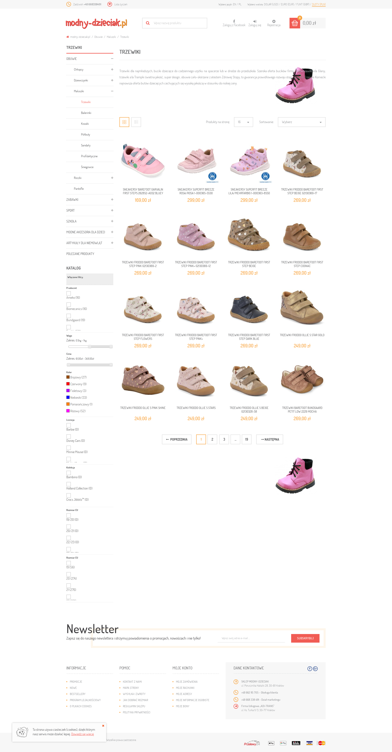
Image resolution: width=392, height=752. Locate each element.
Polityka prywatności (136, 712)
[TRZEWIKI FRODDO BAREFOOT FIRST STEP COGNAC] (302, 233)
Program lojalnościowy (85, 700)
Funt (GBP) (303, 4)
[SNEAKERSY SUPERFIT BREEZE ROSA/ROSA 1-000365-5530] (196, 160)
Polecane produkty (80, 253)
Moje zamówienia (187, 682)
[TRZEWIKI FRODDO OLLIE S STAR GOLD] (302, 306)
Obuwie (98, 37)
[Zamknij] (103, 725)
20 (71, 578)
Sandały (85, 145)
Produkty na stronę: (218, 122)
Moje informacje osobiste (192, 700)
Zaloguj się (254, 25)
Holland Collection (79, 488)
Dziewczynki (81, 80)
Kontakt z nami (132, 682)
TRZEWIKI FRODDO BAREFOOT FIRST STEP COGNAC (302, 264)
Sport (70, 210)
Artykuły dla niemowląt (84, 243)
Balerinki (86, 113)
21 (71, 589)
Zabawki (72, 199)
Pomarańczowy (81, 404)
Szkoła (71, 221)
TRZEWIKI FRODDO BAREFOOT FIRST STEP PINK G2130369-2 (143, 264)
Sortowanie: (266, 122)
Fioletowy (78, 390)
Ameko (73, 297)
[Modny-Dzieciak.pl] (96, 24)
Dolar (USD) (271, 4)
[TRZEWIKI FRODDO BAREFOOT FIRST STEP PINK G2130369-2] (142, 233)
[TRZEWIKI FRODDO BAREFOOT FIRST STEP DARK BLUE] (249, 306)
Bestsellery (77, 694)
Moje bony (182, 706)
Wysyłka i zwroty (134, 694)
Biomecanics (76, 308)
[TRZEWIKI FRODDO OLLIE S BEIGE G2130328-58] (249, 379)
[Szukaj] (148, 23)
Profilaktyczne (89, 156)
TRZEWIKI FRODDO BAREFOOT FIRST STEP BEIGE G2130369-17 (302, 191)
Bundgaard (75, 320)
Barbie (72, 429)
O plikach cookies (81, 706)
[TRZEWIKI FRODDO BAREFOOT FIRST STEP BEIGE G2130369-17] (302, 160)
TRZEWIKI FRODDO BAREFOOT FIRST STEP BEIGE (249, 264)
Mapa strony (131, 688)
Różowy (78, 411)
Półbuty (85, 134)
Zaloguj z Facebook (234, 23)
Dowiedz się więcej (82, 734)
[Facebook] (309, 668)
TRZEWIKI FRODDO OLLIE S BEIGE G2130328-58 (249, 409)
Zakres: (70, 340)
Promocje (76, 682)
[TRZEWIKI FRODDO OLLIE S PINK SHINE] (142, 379)
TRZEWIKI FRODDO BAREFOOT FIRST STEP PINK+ (196, 337)
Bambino (74, 477)
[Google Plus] (315, 668)
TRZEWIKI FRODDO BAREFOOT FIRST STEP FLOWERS (143, 337)
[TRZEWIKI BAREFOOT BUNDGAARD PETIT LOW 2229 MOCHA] (302, 379)
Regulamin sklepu (134, 706)
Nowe (73, 688)
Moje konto (182, 667)
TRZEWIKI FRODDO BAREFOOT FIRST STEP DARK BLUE (249, 337)
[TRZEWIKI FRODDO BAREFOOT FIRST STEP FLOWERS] (142, 306)
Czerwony (78, 384)
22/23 (72, 542)
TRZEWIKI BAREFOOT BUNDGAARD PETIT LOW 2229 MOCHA (302, 409)
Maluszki (111, 37)
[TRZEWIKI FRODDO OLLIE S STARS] (196, 379)
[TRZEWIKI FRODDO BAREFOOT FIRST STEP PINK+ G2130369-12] (196, 233)
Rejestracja (274, 25)
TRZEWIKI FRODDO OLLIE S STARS (196, 408)
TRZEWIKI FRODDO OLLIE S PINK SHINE (143, 408)
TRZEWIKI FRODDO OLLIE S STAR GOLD (302, 335)
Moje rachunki (185, 688)
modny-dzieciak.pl (80, 37)
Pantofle (79, 188)
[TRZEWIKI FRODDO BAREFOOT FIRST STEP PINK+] (196, 306)
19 (70, 567)
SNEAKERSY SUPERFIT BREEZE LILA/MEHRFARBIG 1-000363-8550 (249, 191)
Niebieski (78, 397)
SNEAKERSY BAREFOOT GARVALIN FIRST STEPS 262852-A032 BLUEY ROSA (143, 193)
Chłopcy (78, 69)
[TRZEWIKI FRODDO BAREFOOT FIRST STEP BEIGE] (249, 233)
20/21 (72, 531)
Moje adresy (184, 694)
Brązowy (78, 377)
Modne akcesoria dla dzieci (85, 232)
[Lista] (136, 122)
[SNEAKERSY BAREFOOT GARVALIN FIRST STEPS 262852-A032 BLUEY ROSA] (142, 160)
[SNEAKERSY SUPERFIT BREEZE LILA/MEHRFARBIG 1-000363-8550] (249, 160)
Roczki (77, 178)
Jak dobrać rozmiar (135, 700)
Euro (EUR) (287, 4)
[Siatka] (124, 122)
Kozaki (85, 123)
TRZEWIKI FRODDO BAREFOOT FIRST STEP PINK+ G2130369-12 (196, 264)
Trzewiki (86, 102)
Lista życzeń (120, 4)
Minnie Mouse (77, 452)
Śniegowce (87, 167)
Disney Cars (75, 440)
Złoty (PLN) (319, 4)
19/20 (72, 519)
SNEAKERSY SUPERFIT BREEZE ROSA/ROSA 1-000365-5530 (196, 191)
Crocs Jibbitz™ (77, 499)
